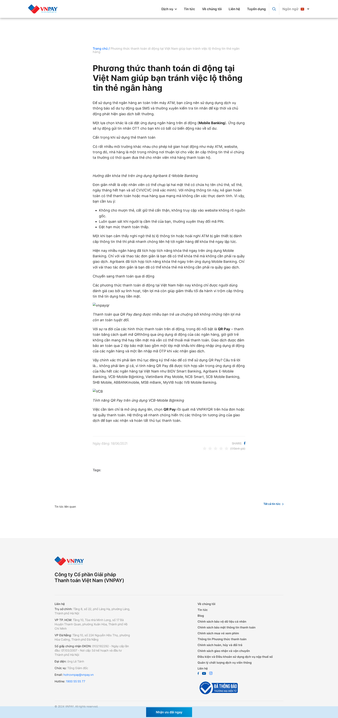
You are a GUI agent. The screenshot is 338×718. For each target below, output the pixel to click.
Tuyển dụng (256, 9)
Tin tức (189, 9)
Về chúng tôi (212, 9)
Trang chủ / (101, 48)
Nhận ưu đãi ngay (169, 712)
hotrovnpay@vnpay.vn (78, 675)
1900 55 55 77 (75, 681)
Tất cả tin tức (271, 503)
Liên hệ (234, 9)
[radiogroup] (215, 448)
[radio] (205, 448)
